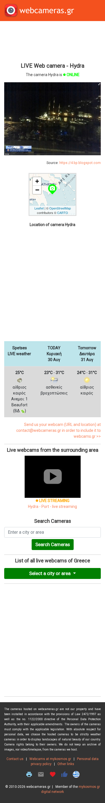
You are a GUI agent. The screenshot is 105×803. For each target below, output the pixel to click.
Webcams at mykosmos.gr (50, 759)
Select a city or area (50, 573)
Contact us (15, 759)
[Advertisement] (52, 41)
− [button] (37, 190)
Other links (65, 764)
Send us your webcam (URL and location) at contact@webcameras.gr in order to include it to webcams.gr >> (58, 430)
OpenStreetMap (60, 208)
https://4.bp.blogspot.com (80, 163)
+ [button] (37, 181)
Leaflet (39, 208)
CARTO (62, 212)
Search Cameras (52, 544)
